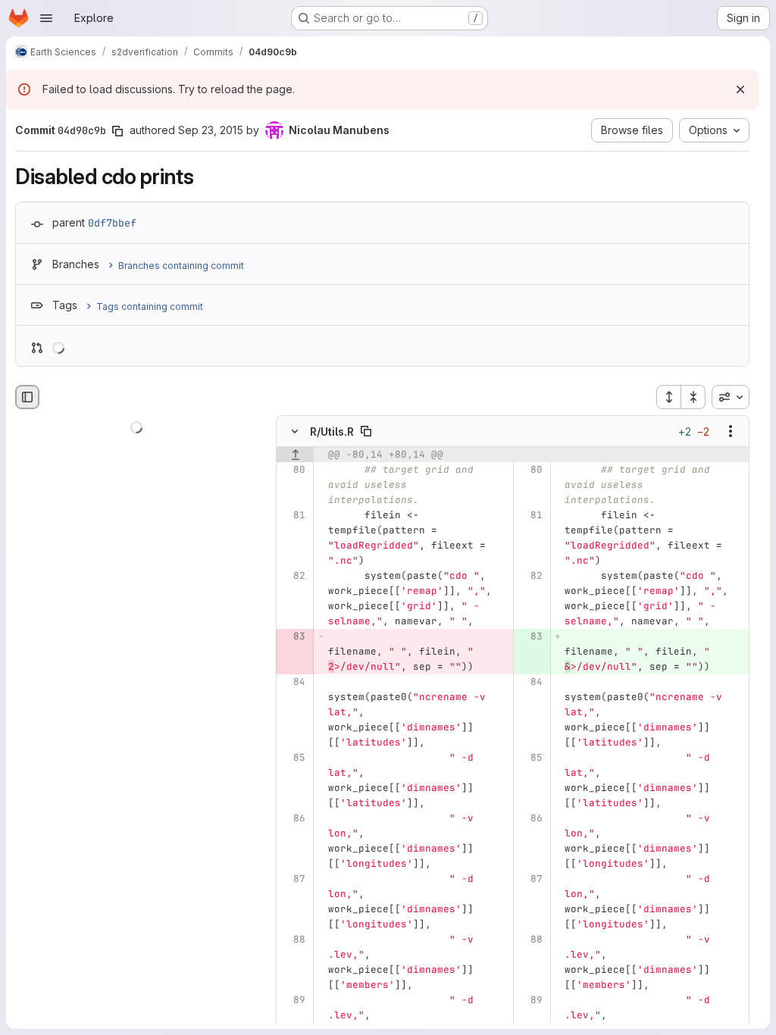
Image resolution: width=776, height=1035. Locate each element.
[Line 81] (292, 516)
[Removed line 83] (292, 637)
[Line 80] (292, 470)
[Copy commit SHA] (117, 131)
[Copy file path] (366, 432)
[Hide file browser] (27, 397)
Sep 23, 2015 (210, 130)
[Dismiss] (740, 89)
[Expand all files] (668, 397)
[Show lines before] (295, 455)
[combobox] (730, 397)
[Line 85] (292, 758)
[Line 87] (292, 879)
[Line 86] (292, 819)
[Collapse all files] (693, 397)
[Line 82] (292, 576)
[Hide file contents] (295, 432)
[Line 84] (292, 682)
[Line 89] (292, 1000)
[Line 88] (292, 940)
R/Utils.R (332, 431)
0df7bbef (112, 223)
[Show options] (730, 432)
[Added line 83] (530, 637)
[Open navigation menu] (46, 18)
